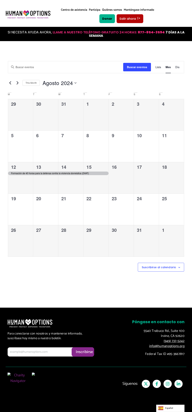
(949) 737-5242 (174, 341)
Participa (94, 9)
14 (63, 167)
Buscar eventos (137, 67)
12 (13, 167)
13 (38, 167)
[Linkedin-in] (178, 384)
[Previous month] (10, 83)
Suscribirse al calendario (159, 267)
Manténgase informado (139, 9)
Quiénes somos (112, 9)
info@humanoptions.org (166, 346)
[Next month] (17, 83)
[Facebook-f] (157, 384)
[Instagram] (168, 384)
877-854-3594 (151, 32)
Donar (107, 19)
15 (88, 167)
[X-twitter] (146, 384)
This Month (31, 82)
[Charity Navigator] (18, 382)
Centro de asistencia (74, 9)
